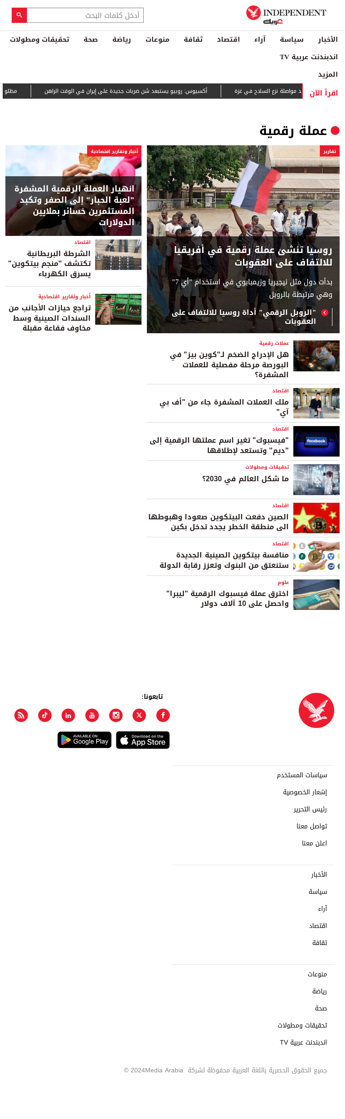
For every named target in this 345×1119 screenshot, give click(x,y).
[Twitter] (139, 715)
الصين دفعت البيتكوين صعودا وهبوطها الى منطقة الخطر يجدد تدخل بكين (218, 522)
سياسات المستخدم (302, 775)
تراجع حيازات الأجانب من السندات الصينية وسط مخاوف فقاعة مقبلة (50, 318)
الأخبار (328, 39)
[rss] (21, 715)
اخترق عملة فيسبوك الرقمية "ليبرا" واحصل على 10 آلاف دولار (227, 598)
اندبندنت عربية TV (309, 57)
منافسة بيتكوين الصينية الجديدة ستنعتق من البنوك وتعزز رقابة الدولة (224, 560)
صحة (91, 39)
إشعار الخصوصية (305, 792)
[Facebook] (163, 715)
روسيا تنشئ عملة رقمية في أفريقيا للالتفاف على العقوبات (253, 256)
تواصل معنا (311, 827)
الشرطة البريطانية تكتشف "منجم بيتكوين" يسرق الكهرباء (49, 264)
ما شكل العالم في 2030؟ (245, 479)
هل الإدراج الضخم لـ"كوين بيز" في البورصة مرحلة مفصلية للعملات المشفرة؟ (229, 365)
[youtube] (92, 715)
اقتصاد (228, 39)
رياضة (121, 39)
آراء (259, 39)
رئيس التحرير (310, 809)
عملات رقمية (274, 343)
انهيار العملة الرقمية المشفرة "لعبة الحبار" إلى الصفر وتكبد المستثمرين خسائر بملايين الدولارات (74, 206)
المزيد (328, 74)
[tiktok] (45, 715)
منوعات (157, 39)
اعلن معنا (314, 844)
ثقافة (193, 39)
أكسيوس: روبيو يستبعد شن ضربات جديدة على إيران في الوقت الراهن (139, 91)
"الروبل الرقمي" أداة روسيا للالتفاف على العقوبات (244, 317)
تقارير (329, 151)
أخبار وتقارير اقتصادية (114, 151)
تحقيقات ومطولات (39, 39)
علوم (283, 582)
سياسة (292, 39)
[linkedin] (68, 715)
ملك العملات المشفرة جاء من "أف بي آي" (224, 407)
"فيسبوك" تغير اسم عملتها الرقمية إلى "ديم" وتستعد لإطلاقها (219, 445)
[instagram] (116, 715)
